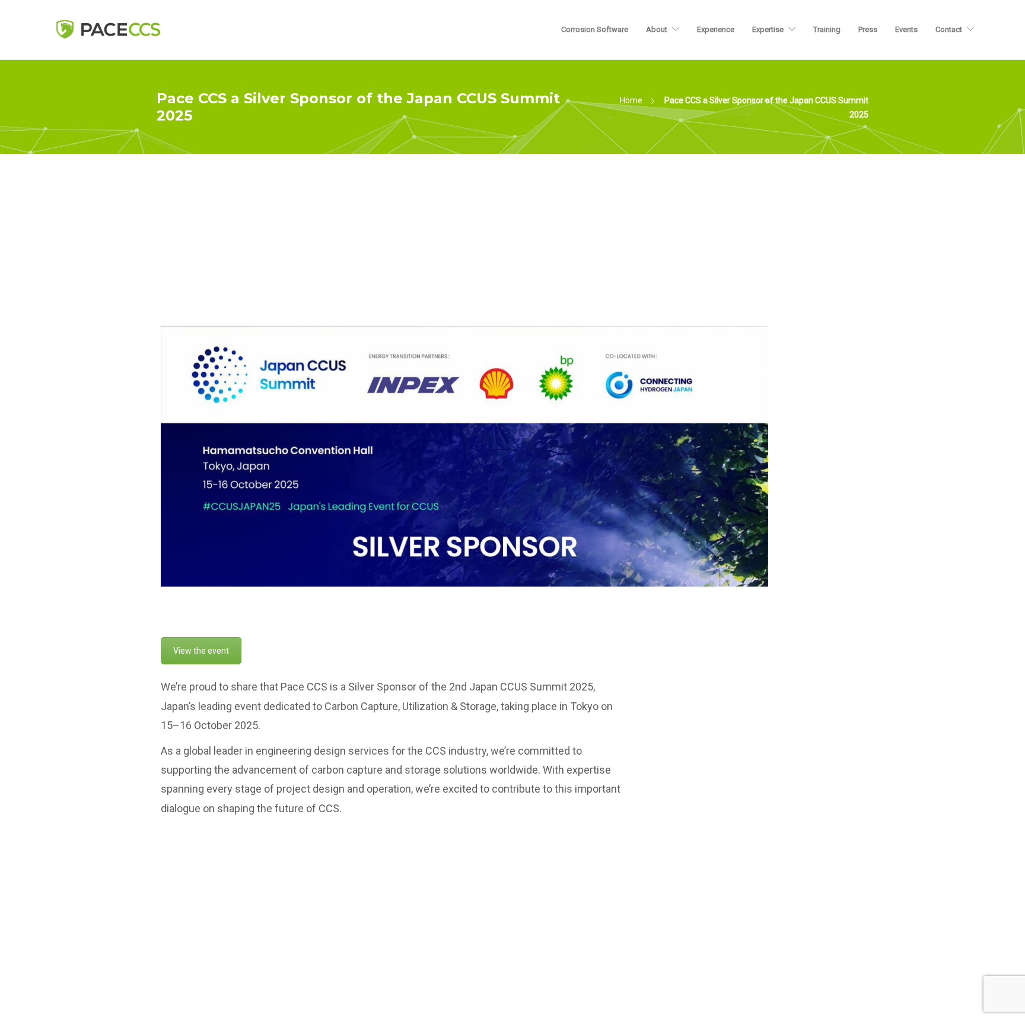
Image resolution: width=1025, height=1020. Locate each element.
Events (906, 29)
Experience (715, 29)
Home (631, 100)
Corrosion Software (594, 29)
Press (867, 29)
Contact (948, 29)
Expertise (768, 29)
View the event (201, 650)
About (656, 29)
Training (827, 29)
